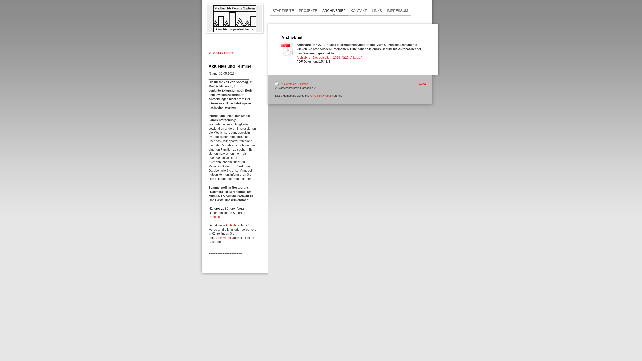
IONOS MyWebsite (321, 95)
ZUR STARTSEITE (221, 53)
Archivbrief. (224, 238)
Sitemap (303, 83)
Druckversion (288, 83)
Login (422, 83)
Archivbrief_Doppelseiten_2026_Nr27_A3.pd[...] (329, 57)
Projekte (214, 217)
